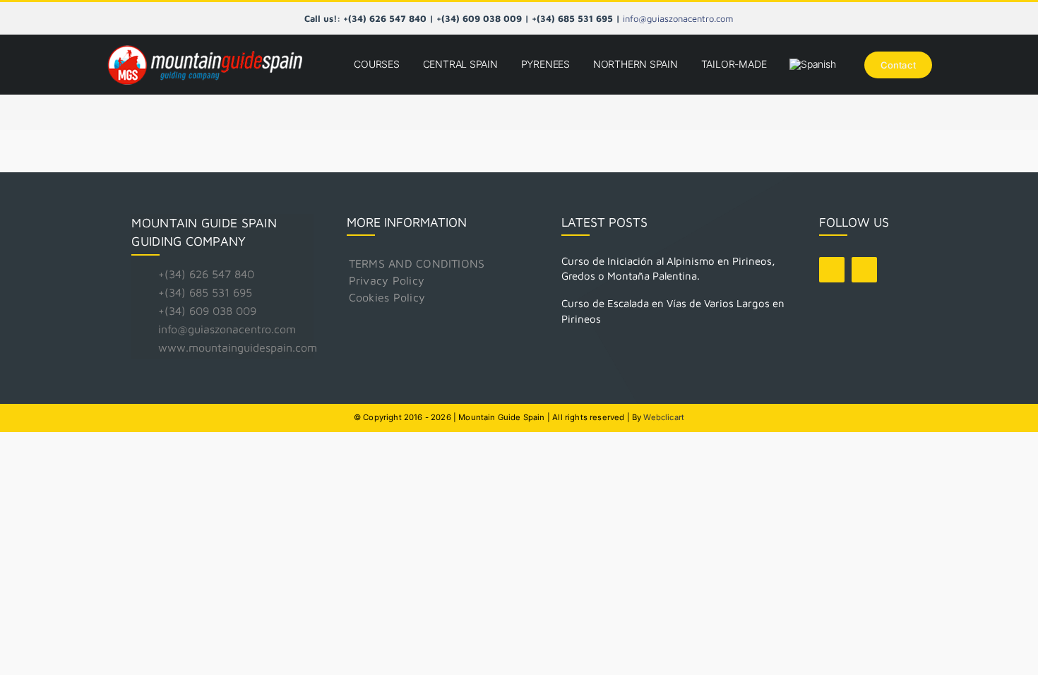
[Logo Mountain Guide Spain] (205, 46)
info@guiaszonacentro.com (678, 18)
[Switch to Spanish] (812, 64)
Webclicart (663, 417)
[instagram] (864, 269)
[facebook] (832, 269)
